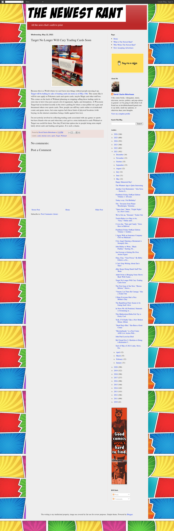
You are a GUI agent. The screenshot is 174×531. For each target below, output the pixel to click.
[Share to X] (74, 132)
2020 (116, 367)
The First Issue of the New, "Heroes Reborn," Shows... (129, 287)
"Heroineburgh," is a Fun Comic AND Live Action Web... (127, 332)
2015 (116, 384)
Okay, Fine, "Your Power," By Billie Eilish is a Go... (129, 259)
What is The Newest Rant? (123, 42)
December (120, 154)
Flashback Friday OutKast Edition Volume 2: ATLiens (128, 195)
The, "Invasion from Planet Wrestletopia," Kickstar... (126, 204)
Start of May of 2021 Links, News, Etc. (128, 347)
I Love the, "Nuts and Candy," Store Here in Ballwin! (129, 225)
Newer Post (36, 209)
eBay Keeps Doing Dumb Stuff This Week (129, 270)
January (119, 362)
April (118, 352)
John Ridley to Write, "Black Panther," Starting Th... (126, 247)
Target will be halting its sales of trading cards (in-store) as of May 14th (59, 93)
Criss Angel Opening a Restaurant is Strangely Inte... (129, 242)
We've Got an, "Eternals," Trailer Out (129, 215)
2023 (116, 144)
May (118, 179)
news (49, 136)
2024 (116, 141)
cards (39, 136)
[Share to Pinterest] (79, 132)
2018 (116, 374)
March (118, 355)
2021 (116, 151)
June (118, 175)
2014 (116, 388)
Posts (116, 494)
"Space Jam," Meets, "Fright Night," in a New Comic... (129, 210)
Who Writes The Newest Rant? (124, 45)
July (118, 172)
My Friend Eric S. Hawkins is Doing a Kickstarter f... (129, 341)
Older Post (99, 209)
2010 (116, 402)
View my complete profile (120, 113)
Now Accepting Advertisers (123, 48)
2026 (116, 134)
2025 (116, 137)
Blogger (130, 514)
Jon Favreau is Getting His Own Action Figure (127, 253)
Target (58, 136)
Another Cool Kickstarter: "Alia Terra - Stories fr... (129, 190)
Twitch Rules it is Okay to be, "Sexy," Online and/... (126, 219)
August (119, 168)
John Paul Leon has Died (125, 336)
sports (53, 136)
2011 (116, 398)
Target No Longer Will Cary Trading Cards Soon (129, 281)
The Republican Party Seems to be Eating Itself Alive (128, 304)
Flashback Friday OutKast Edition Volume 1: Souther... (128, 230)
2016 (116, 381)
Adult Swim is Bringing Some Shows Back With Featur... (129, 275)
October (119, 161)
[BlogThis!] (72, 132)
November (120, 158)
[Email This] (69, 132)
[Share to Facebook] (76, 132)
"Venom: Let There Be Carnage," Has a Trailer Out (129, 292)
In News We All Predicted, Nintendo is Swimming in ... (129, 309)
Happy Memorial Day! (124, 182)
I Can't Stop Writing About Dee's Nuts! (128, 264)
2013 (116, 391)
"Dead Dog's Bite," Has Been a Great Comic (129, 326)
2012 (116, 395)
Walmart (64, 136)
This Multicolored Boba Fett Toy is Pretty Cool (128, 315)
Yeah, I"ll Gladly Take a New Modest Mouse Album (129, 320)
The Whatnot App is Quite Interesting (129, 185)
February (119, 359)
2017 (116, 377)
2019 (116, 370)
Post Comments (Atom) (49, 214)
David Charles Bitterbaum (124, 94)
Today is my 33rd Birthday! (126, 200)
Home (67, 209)
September (120, 165)
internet (44, 136)
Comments (118, 499)
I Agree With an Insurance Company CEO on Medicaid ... (129, 236)
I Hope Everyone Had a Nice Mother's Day (126, 298)
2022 (116, 148)
